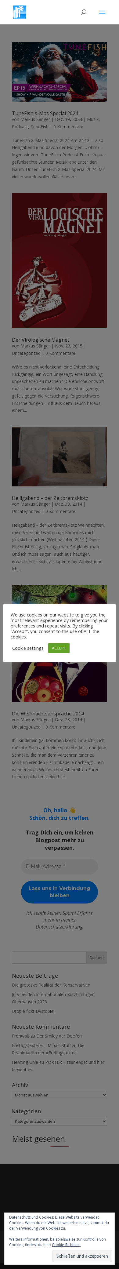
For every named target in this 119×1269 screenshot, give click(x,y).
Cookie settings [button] (28, 648)
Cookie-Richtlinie (66, 1244)
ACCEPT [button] (59, 648)
